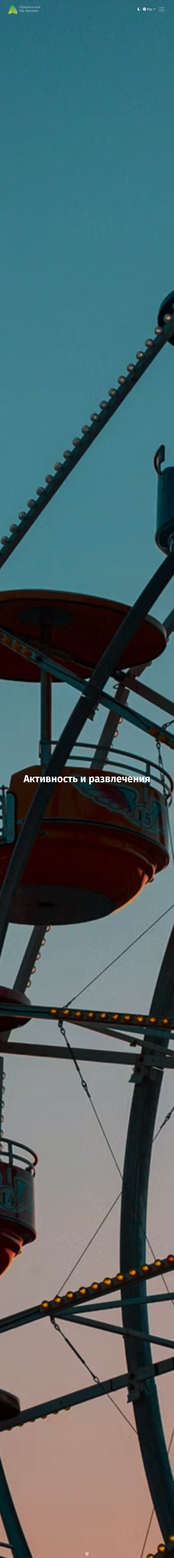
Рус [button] (149, 9)
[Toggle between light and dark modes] (139, 9)
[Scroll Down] (87, 1553)
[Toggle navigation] (161, 9)
